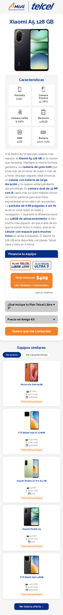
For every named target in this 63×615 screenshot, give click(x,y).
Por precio (12, 355)
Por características (37, 355)
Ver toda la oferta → (31, 606)
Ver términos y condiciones (31, 285)
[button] (31, 331)
